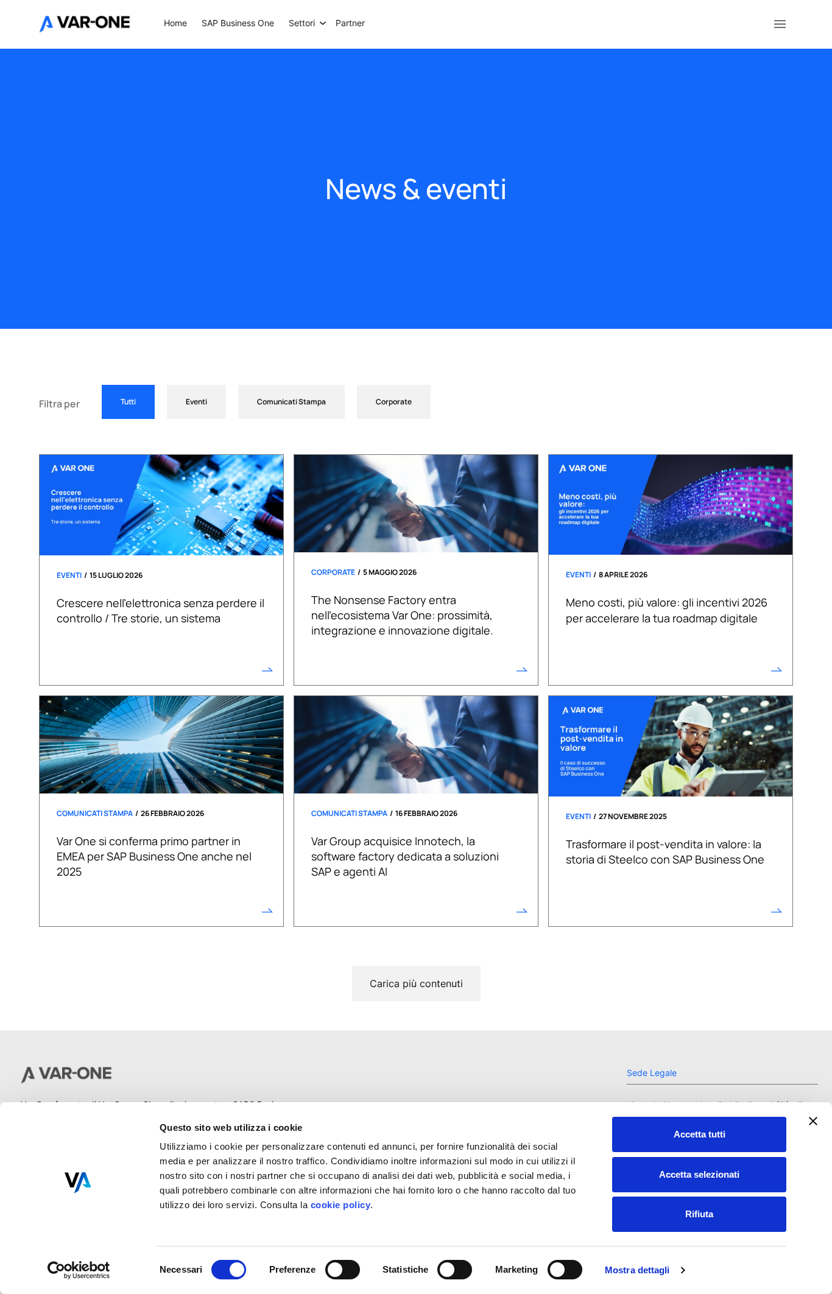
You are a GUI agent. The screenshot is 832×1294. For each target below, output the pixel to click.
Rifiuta (699, 1214)
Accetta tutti (699, 1134)
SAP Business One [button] (238, 23)
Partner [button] (350, 23)
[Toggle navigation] (779, 23)
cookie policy (339, 1205)
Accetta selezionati (699, 1174)
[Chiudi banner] (813, 1121)
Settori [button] (302, 23)
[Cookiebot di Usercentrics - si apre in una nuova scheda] (79, 1270)
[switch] (342, 1269)
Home (175, 23)
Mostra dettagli (637, 1270)
